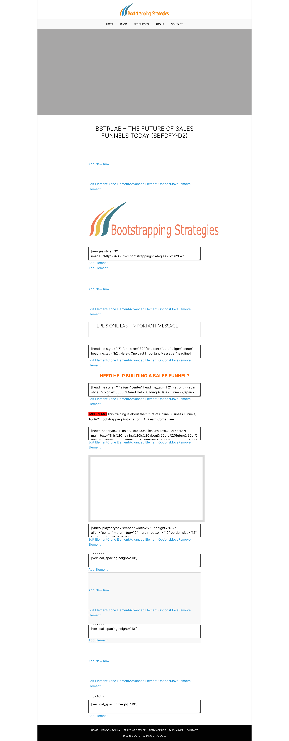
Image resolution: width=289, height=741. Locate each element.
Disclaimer (176, 730)
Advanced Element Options (149, 184)
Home (110, 24)
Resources (141, 24)
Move (174, 184)
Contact (177, 24)
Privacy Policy (110, 730)
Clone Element (118, 184)
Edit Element (97, 184)
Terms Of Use (157, 730)
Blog (123, 24)
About (160, 24)
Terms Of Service (135, 730)
